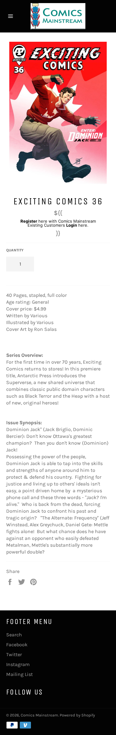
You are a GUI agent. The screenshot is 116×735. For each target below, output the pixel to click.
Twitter (14, 654)
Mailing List (19, 674)
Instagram (18, 664)
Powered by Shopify (77, 715)
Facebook (17, 644)
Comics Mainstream (39, 715)
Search (14, 635)
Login (71, 225)
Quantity (15, 250)
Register (28, 221)
